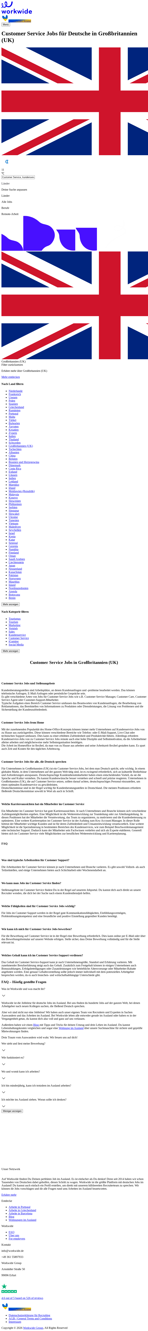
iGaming (14, 641)
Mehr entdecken (10, 376)
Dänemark (15, 465)
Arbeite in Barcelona (20, 1213)
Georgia (13, 546)
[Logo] (74, 7)
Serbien (13, 507)
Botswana (14, 594)
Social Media (16, 644)
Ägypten (14, 426)
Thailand (14, 439)
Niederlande (16, 390)
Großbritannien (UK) (21, 445)
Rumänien (14, 410)
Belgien (13, 458)
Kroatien (14, 429)
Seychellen (15, 530)
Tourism (13, 621)
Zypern (13, 433)
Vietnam (13, 523)
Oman (12, 555)
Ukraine (13, 517)
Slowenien (15, 500)
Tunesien (14, 520)
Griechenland (16, 407)
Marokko (14, 484)
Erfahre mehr (8, 1194)
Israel (12, 533)
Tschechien (15, 449)
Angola (13, 591)
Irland (12, 487)
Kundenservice (17, 634)
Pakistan (13, 575)
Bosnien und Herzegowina (24, 462)
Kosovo (13, 497)
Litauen (13, 475)
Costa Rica (15, 468)
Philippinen (15, 504)
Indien (12, 478)
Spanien (13, 403)
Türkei (12, 420)
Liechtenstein (16, 562)
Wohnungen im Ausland (22, 1219)
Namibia (13, 549)
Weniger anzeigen (12, 1111)
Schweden (15, 442)
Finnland (14, 552)
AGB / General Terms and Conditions (30, 1318)
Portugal (13, 413)
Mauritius (14, 581)
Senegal (13, 542)
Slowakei (14, 513)
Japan (12, 565)
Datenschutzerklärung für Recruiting (29, 1315)
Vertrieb (13, 628)
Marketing (14, 625)
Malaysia (14, 494)
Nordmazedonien (18, 588)
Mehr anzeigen (10, 604)
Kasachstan (15, 572)
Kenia (12, 536)
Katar (12, 539)
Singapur (14, 510)
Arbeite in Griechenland (22, 1210)
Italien (12, 436)
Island (12, 584)
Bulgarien (14, 423)
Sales (12, 631)
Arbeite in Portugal (19, 1206)
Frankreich (15, 394)
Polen (12, 400)
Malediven (15, 526)
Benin (12, 597)
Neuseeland (15, 568)
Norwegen (15, 578)
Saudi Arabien (17, 559)
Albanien (14, 452)
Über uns (14, 1235)
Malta (12, 416)
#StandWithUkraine (19, 20)
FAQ (11, 1232)
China (12, 455)
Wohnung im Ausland (71, 1028)
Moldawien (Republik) (22, 491)
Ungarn (13, 397)
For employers (17, 1238)
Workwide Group (33, 1327)
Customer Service (19, 638)
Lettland (13, 481)
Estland (13, 471)
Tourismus (15, 618)
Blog (36, 1024)
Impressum (15, 1321)
